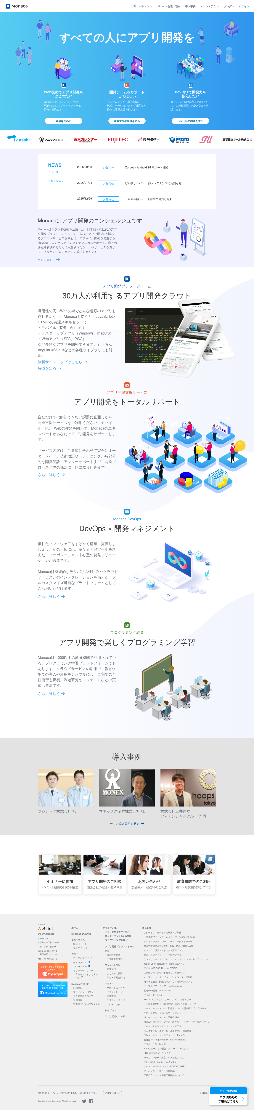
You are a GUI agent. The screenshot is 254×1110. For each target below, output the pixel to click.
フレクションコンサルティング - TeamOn (164, 1035)
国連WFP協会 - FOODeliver (157, 990)
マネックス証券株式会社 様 (122, 811)
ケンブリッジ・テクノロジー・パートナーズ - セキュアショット (176, 959)
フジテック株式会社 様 (57, 811)
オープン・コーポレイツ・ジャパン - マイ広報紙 (168, 977)
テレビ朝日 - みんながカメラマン (160, 1061)
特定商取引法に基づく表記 (86, 1003)
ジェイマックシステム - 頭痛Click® (161, 1017)
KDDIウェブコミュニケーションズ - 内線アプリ (167, 999)
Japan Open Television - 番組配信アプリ (164, 963)
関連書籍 (111, 995)
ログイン (244, 6)
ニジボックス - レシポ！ (156, 1043)
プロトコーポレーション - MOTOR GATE (164, 1066)
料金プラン (110, 1010)
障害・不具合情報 (116, 977)
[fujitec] (66, 805)
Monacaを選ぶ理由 (169, 6)
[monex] (127, 805)
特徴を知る (47, 368)
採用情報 (77, 999)
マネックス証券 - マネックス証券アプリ (164, 950)
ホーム (74, 927)
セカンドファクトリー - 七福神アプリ (162, 954)
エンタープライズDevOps (118, 935)
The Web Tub (80, 966)
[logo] (17, 6)
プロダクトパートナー (84, 947)
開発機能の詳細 (115, 958)
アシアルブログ (81, 958)
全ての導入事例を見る (124, 823)
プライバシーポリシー (84, 991)
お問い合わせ (112, 1093)
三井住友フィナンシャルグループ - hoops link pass (169, 936)
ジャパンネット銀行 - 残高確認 (159, 1070)
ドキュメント (113, 991)
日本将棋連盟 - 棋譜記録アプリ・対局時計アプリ (168, 981)
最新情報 (111, 969)
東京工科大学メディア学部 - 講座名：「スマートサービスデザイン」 (178, 1021)
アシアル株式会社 (46, 933)
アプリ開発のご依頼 (115, 1016)
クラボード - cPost (153, 994)
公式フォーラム (115, 1000)
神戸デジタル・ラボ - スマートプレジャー (165, 1012)
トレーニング (113, 1004)
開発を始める (63, 121)
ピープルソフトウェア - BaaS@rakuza (163, 985)
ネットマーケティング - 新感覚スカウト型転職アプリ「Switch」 (176, 1008)
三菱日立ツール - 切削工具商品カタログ (164, 1075)
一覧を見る (54, 180)
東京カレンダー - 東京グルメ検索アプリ (164, 1057)
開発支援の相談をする (127, 121)
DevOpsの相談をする (190, 121)
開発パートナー (81, 943)
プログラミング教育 (115, 940)
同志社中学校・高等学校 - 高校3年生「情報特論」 (169, 1030)
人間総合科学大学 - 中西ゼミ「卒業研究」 (165, 972)
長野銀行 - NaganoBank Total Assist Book (165, 1039)
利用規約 (77, 987)
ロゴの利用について (83, 995)
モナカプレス (80, 962)
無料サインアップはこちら (60, 361)
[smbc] (188, 805)
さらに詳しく (47, 260)
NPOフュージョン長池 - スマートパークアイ (166, 1048)
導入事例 (190, 6)
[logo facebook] (91, 1102)
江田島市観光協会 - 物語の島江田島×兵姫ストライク (170, 1003)
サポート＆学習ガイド (118, 987)
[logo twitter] (84, 1102)
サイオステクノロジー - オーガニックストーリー (168, 941)
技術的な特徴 (113, 954)
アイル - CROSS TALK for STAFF (160, 968)
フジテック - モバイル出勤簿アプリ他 (162, 932)
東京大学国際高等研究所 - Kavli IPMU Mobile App (168, 945)
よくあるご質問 (115, 973)
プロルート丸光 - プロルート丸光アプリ (164, 1026)
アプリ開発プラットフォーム (119, 946)
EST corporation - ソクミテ (157, 1052)
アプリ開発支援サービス (117, 931)
